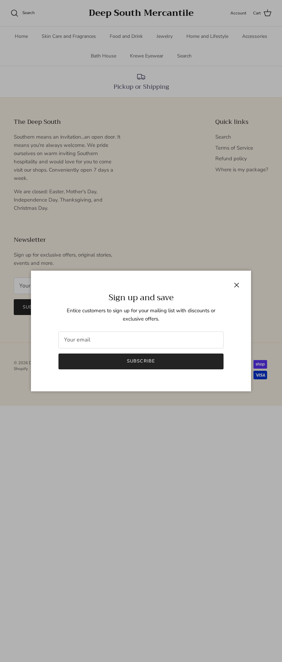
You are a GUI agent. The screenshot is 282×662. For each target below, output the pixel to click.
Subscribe (141, 361)
